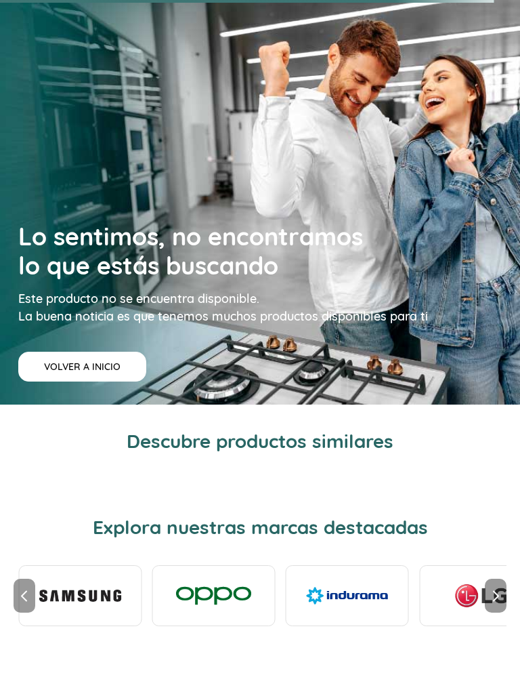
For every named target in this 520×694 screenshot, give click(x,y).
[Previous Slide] (24, 596)
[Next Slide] (495, 596)
